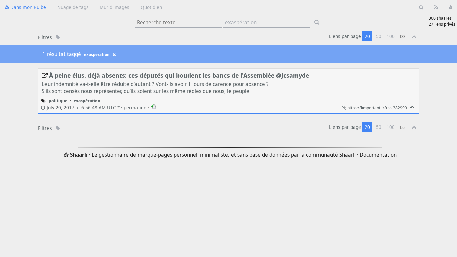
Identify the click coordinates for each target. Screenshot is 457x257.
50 (378, 36)
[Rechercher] (421, 7)
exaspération (96, 54)
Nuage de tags (73, 7)
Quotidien (151, 7)
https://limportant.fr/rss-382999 (377, 108)
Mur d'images (114, 7)
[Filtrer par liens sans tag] (58, 37)
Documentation (378, 154)
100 (391, 36)
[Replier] (412, 107)
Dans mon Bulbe (27, 7)
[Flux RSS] (436, 7)
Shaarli (79, 154)
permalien (96, 107)
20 (367, 36)
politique (58, 101)
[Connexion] (450, 7)
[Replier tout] (414, 36)
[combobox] (266, 23)
